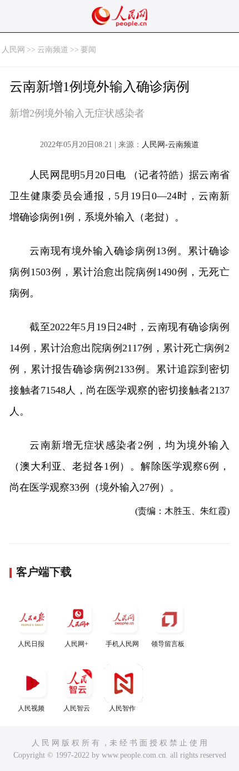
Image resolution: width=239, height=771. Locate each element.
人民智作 (122, 708)
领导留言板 (168, 644)
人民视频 (31, 708)
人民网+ (76, 644)
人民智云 (76, 708)
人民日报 (31, 644)
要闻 (88, 50)
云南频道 (52, 50)
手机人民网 (122, 644)
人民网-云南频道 (170, 144)
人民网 (13, 50)
